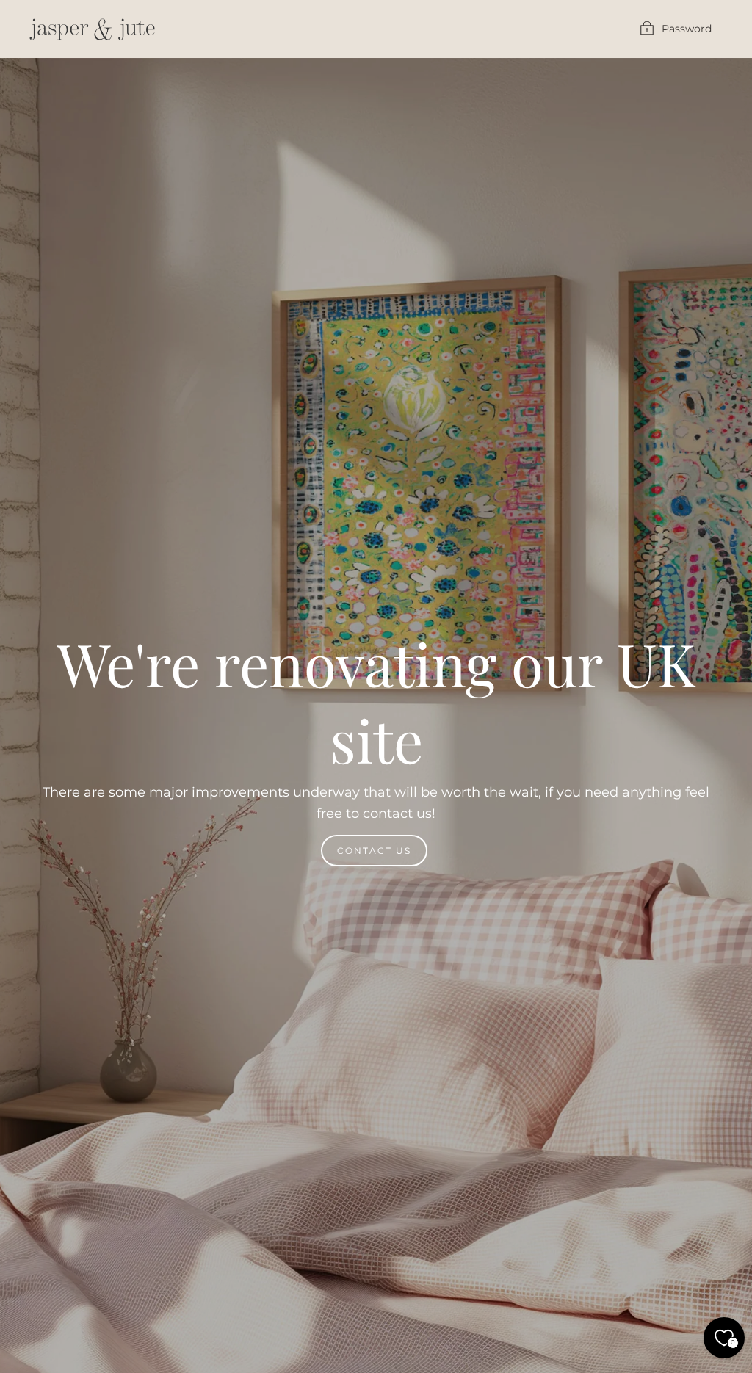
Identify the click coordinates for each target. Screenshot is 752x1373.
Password (687, 28)
